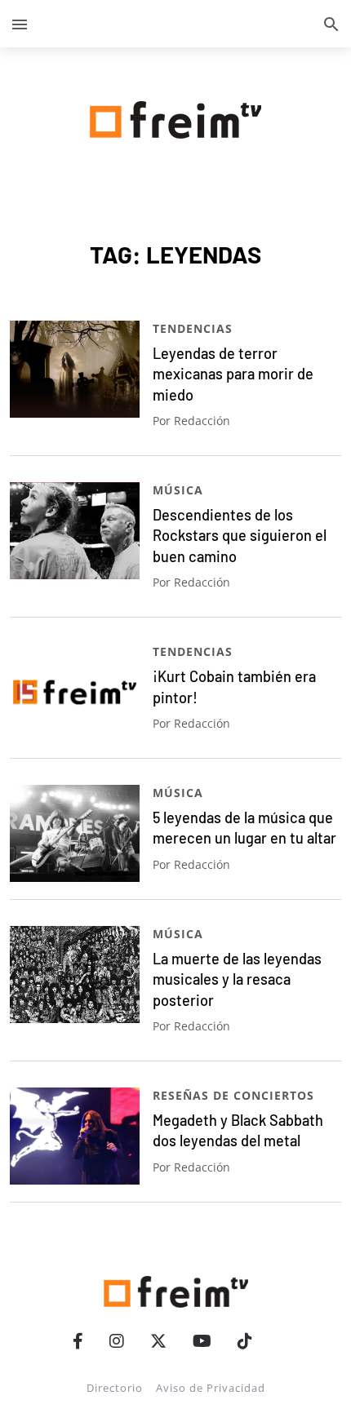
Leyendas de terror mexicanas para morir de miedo (233, 374)
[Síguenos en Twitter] (158, 1341)
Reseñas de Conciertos (233, 1095)
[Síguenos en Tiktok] (245, 1341)
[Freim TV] (175, 116)
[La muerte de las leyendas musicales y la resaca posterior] (75, 974)
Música (178, 490)
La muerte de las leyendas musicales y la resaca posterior (237, 979)
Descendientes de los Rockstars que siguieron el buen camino (240, 535)
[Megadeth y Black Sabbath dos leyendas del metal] (75, 1136)
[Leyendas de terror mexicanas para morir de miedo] (75, 369)
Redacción (202, 420)
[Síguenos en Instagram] (116, 1341)
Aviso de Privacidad (210, 1387)
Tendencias (193, 328)
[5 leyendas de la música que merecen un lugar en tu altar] (75, 833)
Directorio (115, 1387)
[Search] (331, 23)
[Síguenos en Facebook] (78, 1341)
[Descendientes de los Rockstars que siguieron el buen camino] (75, 530)
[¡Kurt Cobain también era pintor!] (75, 692)
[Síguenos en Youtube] (202, 1341)
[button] (19, 23)
